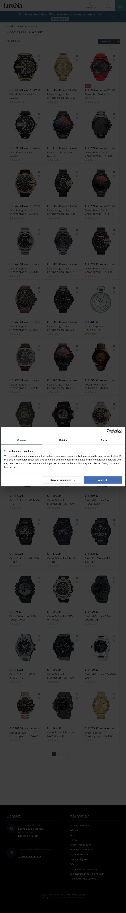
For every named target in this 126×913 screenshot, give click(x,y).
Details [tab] (63, 440)
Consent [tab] (21, 440)
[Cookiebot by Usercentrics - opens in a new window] (109, 431)
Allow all (102, 480)
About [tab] (104, 440)
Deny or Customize (60, 480)
